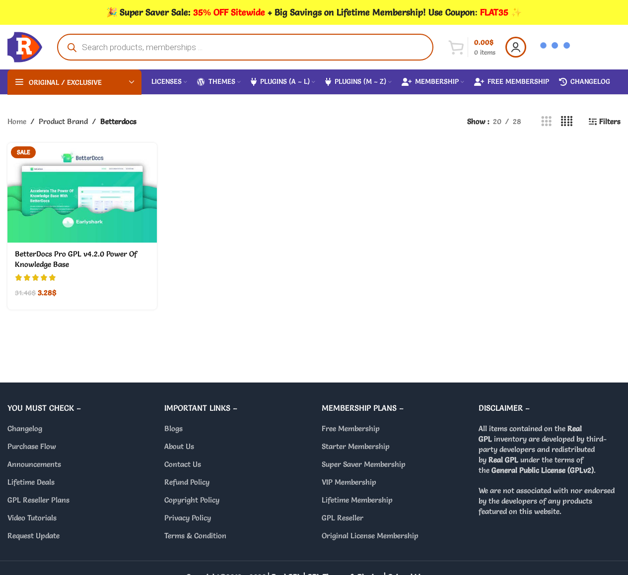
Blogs (173, 428)
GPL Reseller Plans (38, 500)
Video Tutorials (32, 517)
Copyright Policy (191, 500)
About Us (179, 446)
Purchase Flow (31, 446)
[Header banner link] (314, 12)
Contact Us (182, 464)
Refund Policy (186, 482)
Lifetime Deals (31, 482)
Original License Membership (370, 535)
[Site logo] (24, 45)
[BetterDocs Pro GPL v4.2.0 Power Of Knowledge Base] (82, 193)
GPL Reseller (342, 517)
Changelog (24, 428)
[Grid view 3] (546, 121)
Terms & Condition (195, 535)
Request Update (33, 535)
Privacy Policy (187, 517)
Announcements (34, 464)
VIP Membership (349, 482)
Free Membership (351, 428)
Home (16, 121)
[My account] (515, 47)
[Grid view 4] (566, 121)
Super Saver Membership (364, 464)
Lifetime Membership (357, 500)
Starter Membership (356, 446)
